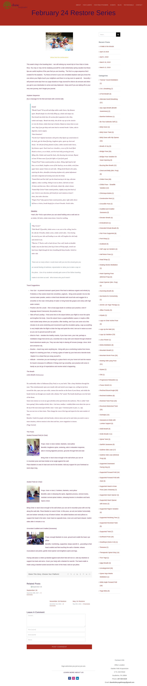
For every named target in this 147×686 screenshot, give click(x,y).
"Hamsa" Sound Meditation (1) (109, 81)
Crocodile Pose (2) (106, 204)
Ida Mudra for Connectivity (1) (109, 297)
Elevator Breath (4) (106, 217)
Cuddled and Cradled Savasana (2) (107, 210)
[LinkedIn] (77, 678)
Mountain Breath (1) (106, 350)
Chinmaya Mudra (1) (107, 193)
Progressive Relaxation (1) (109, 380)
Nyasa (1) (103, 369)
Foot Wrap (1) (104, 238)
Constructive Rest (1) (107, 198)
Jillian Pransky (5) (106, 310)
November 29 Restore (58, 601)
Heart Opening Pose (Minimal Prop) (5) (107, 275)
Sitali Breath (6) (105, 429)
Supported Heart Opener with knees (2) (108, 502)
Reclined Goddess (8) (107, 395)
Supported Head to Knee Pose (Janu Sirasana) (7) (108, 488)
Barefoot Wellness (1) (107, 116)
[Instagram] (73, 678)
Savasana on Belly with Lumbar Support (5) (108, 421)
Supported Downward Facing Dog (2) (107, 465)
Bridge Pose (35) (105, 151)
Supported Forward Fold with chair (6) (109, 479)
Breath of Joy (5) (105, 146)
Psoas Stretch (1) (106, 385)
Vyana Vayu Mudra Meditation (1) (106, 575)
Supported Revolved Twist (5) (109, 524)
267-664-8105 (122, 679)
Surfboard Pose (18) (107, 537)
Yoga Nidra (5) (105, 591)
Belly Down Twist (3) (107, 132)
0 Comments (86, 604)
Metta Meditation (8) (106, 345)
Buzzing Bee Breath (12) (108, 165)
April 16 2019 (104, 52)
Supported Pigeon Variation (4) (109, 510)
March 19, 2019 (105, 62)
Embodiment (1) (105, 223)
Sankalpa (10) (104, 415)
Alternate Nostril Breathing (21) (109, 100)
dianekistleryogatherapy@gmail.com (122, 682)
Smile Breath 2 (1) (106, 434)
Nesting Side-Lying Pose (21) (108, 362)
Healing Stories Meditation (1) (109, 266)
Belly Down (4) (105, 127)
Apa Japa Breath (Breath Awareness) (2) (108, 109)
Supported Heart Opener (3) (109, 495)
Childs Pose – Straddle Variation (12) (107, 186)
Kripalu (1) (103, 315)
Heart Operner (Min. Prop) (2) (109, 284)
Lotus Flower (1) (105, 340)
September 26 (32, 590)
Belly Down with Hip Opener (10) (109, 139)
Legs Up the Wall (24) (107, 329)
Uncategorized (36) (106, 568)
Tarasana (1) (104, 547)
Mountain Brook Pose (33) (109, 355)
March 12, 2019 (105, 67)
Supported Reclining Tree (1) (109, 517)
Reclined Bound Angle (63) (109, 390)
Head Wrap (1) (105, 259)
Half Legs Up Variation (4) (108, 249)
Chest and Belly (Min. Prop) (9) (109, 172)
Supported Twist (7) (106, 531)
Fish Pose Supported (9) (108, 233)
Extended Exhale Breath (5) (109, 228)
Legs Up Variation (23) (107, 334)
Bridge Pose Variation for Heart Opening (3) (108, 158)
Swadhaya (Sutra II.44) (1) (109, 542)
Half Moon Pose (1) (106, 254)
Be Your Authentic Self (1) (108, 122)
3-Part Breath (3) (105, 94)
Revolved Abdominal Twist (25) (109, 407)
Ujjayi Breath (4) (105, 563)
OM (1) (102, 374)
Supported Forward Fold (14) (109, 472)
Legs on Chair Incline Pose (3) (109, 322)
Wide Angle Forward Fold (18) (108, 584)
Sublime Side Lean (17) (108, 450)
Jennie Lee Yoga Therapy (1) (109, 305)
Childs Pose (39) (105, 179)
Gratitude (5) (104, 244)
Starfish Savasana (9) (107, 444)
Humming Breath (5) (107, 291)
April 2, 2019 (104, 57)
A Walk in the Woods (107, 46)
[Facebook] (69, 678)
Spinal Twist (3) (105, 439)
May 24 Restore (79, 601)
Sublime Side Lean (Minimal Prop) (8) (109, 456)
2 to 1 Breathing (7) (106, 89)
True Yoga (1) (104, 558)
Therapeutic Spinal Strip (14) (109, 552)
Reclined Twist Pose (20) (108, 401)
